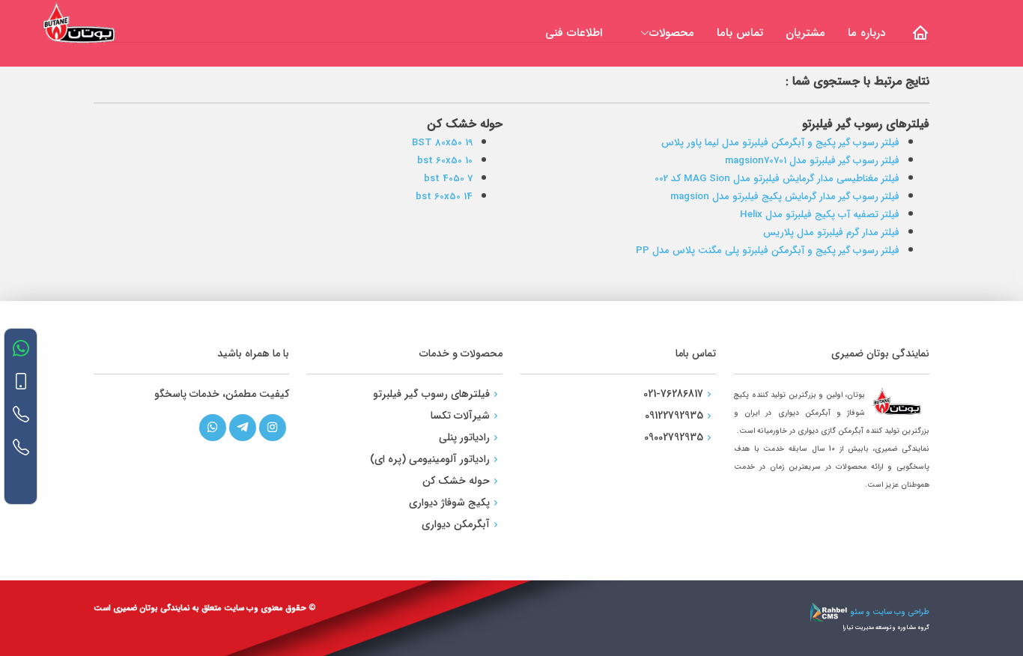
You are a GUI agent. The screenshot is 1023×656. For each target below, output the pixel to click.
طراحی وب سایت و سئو (888, 612)
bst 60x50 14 (444, 196)
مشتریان (805, 33)
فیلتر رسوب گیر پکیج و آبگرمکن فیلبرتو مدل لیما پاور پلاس (780, 143)
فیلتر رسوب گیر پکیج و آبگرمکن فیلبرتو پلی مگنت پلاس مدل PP (767, 250)
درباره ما (866, 33)
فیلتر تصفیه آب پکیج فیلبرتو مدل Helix (819, 214)
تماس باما (740, 33)
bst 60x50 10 (445, 160)
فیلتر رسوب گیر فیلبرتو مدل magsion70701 (812, 160)
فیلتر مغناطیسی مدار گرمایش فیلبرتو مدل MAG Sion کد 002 (777, 178)
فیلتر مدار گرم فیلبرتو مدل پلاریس (831, 232)
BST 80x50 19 (442, 143)
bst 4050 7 (448, 178)
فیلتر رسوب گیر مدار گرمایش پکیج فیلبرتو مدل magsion (784, 196)
